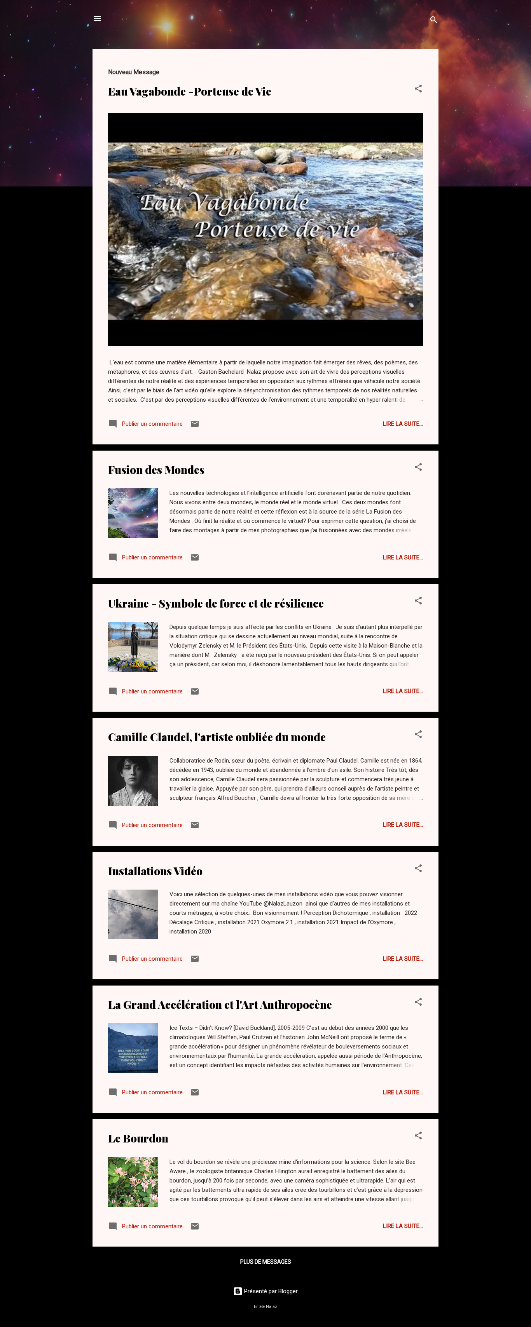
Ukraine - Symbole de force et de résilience (216, 603)
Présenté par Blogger (270, 1291)
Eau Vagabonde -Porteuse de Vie (189, 91)
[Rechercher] (433, 21)
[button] (418, 90)
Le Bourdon (138, 1138)
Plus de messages (265, 1262)
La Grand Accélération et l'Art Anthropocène (220, 1004)
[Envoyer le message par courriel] (194, 426)
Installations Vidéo (155, 871)
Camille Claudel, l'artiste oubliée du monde (217, 737)
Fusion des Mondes (156, 469)
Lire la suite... (403, 423)
